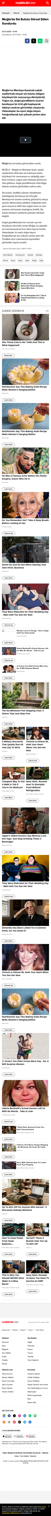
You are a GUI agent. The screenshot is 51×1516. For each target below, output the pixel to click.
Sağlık (29, 1342)
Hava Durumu (20, 255)
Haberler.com (7, 1370)
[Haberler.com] (10, 1322)
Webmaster (31, 1392)
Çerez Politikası (33, 1381)
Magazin (5, 1349)
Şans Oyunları (7, 1384)
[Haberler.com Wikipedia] (9, 1422)
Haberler (5, 1338)
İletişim (23, 1330)
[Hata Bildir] (24, 1461)
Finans (30, 1349)
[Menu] (3, 2)
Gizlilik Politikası (33, 1377)
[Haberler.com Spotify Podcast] (35, 1416)
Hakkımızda (6, 1330)
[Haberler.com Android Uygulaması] (19, 1436)
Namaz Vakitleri (8, 1377)
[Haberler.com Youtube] (14, 1422)
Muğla (34, 260)
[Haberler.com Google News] (4, 1416)
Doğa (41, 260)
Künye (30, 1330)
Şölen (27, 260)
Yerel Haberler (8, 255)
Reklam (15, 1330)
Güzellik (30, 255)
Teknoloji (30, 1346)
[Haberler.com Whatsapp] (30, 1416)
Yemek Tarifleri (7, 1392)
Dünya (13, 260)
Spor (4, 1346)
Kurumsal (31, 1370)
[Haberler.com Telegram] (25, 1422)
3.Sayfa (5, 1360)
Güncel (16, 13)
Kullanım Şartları (33, 1374)
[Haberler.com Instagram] (20, 1416)
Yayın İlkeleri (40, 1330)
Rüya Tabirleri (7, 1388)
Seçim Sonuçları (8, 1381)
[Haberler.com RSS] (4, 1422)
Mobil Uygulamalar (34, 1395)
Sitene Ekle (31, 1402)
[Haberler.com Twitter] (14, 1416)
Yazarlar (30, 1356)
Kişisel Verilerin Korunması (37, 1384)
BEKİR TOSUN (26, 249)
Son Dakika (6, 1353)
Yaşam (20, 260)
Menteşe (39, 255)
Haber (17, 1456)
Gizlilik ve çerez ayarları (11, 1461)
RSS (29, 1399)
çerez (44, 1507)
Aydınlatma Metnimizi (10, 1513)
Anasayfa (6, 13)
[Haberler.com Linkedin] (25, 1416)
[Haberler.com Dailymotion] (30, 1422)
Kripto (4, 1356)
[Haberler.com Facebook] (9, 1416)
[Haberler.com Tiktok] (20, 1422)
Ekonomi (5, 1342)
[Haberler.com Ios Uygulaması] (7, 1436)
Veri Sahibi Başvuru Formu (37, 1388)
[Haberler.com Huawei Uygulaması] (31, 1436)
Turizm (30, 1353)
